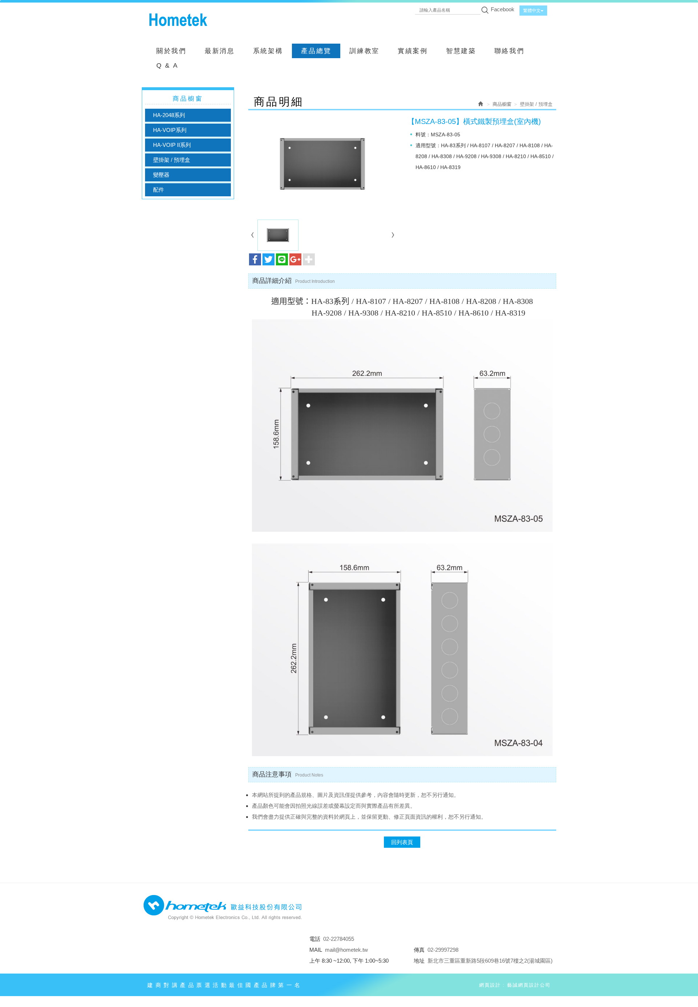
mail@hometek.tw (346, 950)
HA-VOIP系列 (169, 130)
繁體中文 (532, 10)
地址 (419, 961)
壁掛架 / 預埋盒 (171, 160)
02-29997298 (443, 950)
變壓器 (161, 175)
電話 (314, 939)
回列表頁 (402, 842)
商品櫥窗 (502, 104)
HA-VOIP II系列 (172, 145)
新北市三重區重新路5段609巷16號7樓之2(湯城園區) (490, 961)
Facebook (502, 9)
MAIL (315, 950)
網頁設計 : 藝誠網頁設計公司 (515, 985)
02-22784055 (338, 939)
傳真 (419, 950)
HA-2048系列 (169, 115)
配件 (158, 189)
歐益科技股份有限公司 (178, 20)
